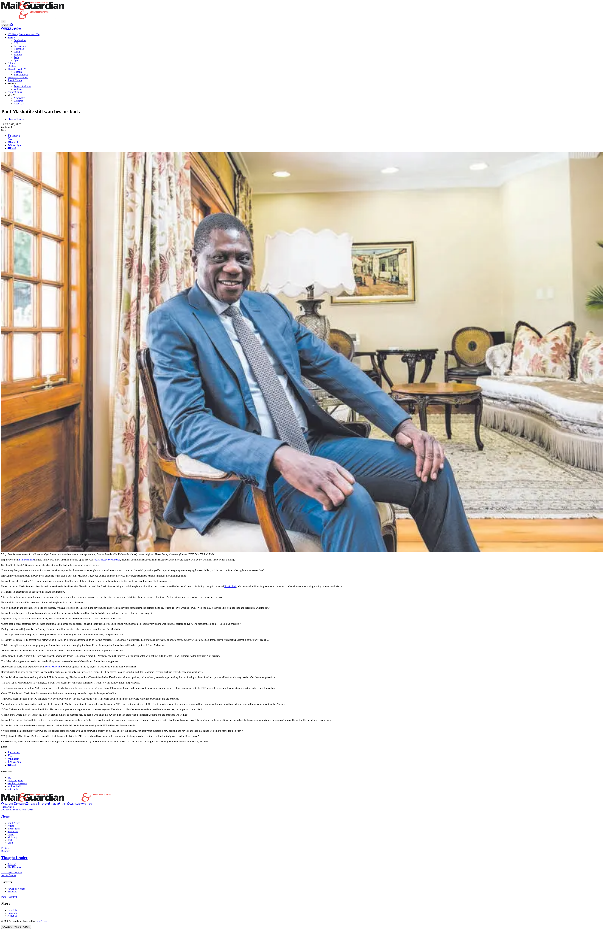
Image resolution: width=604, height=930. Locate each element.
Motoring (12, 837)
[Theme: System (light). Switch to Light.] (5, 25)
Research (12, 913)
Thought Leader (14, 858)
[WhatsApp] (17, 29)
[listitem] (7, 804)
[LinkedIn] (7, 29)
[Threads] (10, 29)
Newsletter (13, 910)
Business (5, 851)
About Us (12, 915)
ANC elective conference (107, 559)
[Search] (11, 25)
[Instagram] (5, 29)
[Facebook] (2, 29)
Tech (10, 840)
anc (9, 777)
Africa (11, 825)
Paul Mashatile (26, 559)
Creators (10, 806)
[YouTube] (20, 29)
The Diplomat (14, 867)
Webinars (12, 891)
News (5, 816)
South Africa (14, 823)
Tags (3, 806)
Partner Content (9, 897)
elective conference (17, 783)
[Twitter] (15, 29)
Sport (10, 842)
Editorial (12, 864)
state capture (14, 789)
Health (11, 834)
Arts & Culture (8, 875)
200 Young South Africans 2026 (17, 809)
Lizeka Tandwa (17, 119)
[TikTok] (12, 29)
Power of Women (16, 888)
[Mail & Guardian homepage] (302, 10)
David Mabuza (52, 666)
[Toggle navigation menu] (3, 21)
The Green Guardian (11, 872)
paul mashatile (15, 786)
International (14, 828)
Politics (4, 848)
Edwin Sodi (230, 586)
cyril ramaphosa (15, 780)
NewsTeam (41, 921)
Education (13, 831)
